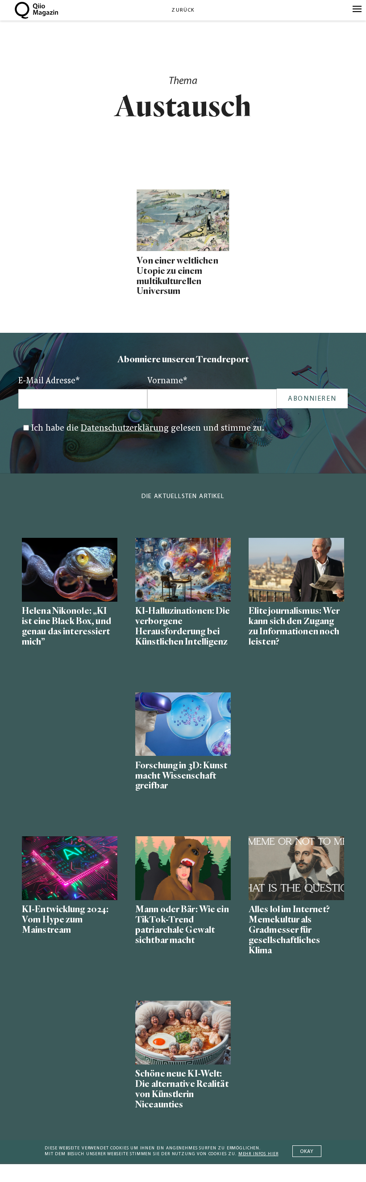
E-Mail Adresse (49, 381)
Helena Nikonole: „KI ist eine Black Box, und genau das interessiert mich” (66, 626)
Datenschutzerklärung (125, 428)
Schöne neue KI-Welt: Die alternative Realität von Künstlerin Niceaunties (182, 1089)
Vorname (167, 381)
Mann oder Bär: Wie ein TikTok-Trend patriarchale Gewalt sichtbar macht (182, 925)
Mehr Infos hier (258, 1154)
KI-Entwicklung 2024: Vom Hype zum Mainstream (65, 920)
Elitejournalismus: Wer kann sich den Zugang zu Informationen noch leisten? (294, 626)
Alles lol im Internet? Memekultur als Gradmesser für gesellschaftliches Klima (289, 930)
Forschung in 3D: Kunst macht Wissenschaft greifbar (181, 776)
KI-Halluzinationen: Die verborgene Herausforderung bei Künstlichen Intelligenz (182, 626)
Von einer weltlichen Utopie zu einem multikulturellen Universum (177, 276)
